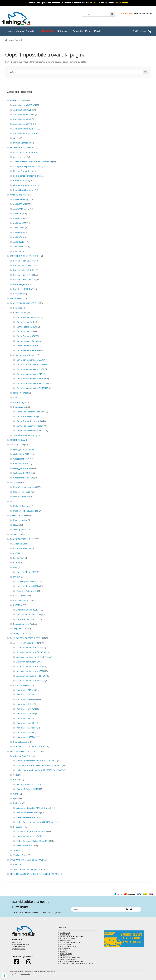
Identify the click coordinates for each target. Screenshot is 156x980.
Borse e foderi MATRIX (23, 275)
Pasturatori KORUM (25, 713)
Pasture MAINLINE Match (28, 812)
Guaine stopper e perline (24, 185)
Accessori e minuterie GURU (29, 661)
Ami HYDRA (18, 218)
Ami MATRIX (18, 237)
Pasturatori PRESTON (26, 737)
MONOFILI (15, 482)
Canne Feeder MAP (25, 331)
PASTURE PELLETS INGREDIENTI (24, 751)
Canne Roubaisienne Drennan (30, 411)
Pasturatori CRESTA (25, 694)
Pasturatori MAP (24, 718)
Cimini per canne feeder (24, 355)
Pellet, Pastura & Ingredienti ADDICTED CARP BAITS (40, 770)
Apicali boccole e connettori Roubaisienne (32, 161)
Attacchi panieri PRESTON (28, 609)
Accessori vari (19, 157)
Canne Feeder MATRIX (26, 336)
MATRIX (16, 576)
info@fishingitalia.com (18, 949)
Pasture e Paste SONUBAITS (29, 836)
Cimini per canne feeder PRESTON (32, 383)
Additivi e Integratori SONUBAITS (31, 831)
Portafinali (18, 293)
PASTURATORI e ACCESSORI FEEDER (26, 638)
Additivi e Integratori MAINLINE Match (34, 808)
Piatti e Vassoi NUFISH (23, 600)
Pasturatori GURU (24, 704)
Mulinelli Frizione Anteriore (25, 510)
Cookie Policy (21, 971)
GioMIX (16, 779)
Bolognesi (17, 308)
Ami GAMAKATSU (21, 209)
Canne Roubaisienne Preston (29, 426)
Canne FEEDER (20, 312)
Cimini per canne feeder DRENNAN (32, 364)
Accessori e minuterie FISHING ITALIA (33, 657)
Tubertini (17, 850)
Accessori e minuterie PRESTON (31, 676)
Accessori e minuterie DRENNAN (31, 652)
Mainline (17, 803)
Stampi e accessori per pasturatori (29, 746)
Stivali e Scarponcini (22, 142)
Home (10, 31)
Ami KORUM (19, 227)
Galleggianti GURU (21, 454)
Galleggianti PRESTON (23, 477)
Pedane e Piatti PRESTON (27, 619)
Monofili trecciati (21, 496)
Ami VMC (17, 251)
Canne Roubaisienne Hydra (28, 416)
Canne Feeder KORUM (26, 326)
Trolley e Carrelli (20, 633)
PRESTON (17, 605)
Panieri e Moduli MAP (26, 572)
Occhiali (17, 138)
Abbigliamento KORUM (24, 114)
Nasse (16, 525)
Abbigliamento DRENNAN (25, 105)
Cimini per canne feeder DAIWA (30, 360)
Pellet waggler (19, 402)
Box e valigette (20, 284)
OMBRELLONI (16, 534)
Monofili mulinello (21, 492)
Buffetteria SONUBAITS (23, 289)
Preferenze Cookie (29, 971)
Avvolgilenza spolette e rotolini (27, 166)
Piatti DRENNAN (20, 595)
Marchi (97, 31)
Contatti (149, 13)
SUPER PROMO (46, 31)
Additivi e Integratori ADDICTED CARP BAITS (36, 760)
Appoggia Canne (21, 543)
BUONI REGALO (17, 298)
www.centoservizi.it (25, 974)
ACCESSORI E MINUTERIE (21, 147)
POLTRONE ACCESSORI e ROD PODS (26, 859)
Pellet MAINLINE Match (27, 817)
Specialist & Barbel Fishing (25, 435)
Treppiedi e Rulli (20, 628)
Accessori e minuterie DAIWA (29, 647)
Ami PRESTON (19, 242)
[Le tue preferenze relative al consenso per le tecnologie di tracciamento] (4, 975)
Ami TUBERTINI (20, 246)
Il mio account (127, 13)
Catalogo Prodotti (25, 31)
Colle (15, 775)
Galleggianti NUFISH (22, 473)
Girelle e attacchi (21, 180)
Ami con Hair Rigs (21, 199)
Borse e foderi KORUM (23, 270)
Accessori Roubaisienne (24, 152)
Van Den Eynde (20, 855)
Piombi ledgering (21, 742)
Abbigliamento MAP (22, 119)
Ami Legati (18, 232)
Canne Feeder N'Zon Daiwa (28, 341)
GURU (16, 562)
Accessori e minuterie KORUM (30, 666)
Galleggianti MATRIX (22, 468)
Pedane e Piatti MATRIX (27, 591)
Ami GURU (18, 213)
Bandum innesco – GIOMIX (28, 784)
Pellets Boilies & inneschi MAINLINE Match (35, 822)
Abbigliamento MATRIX (23, 124)
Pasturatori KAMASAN (26, 709)
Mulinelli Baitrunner (22, 506)
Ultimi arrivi (63, 31)
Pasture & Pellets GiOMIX (28, 789)
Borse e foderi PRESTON (24, 279)
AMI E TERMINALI (18, 194)
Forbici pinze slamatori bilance (27, 175)
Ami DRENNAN (20, 204)
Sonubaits (18, 827)
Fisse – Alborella (20, 392)
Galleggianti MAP (21, 463)
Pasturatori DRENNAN (26, 699)
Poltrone (17, 864)
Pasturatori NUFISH (25, 732)
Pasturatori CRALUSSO (26, 690)
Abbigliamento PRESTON (24, 128)
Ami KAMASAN (20, 223)
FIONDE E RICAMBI (18, 440)
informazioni (139, 13)
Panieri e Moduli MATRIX (27, 586)
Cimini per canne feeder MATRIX (31, 378)
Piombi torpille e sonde (24, 190)
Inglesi (16, 397)
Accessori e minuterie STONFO (30, 680)
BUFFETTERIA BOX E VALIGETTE (24, 256)
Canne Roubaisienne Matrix (29, 421)
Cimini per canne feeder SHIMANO (32, 388)
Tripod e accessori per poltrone (27, 869)
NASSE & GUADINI (18, 515)
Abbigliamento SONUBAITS (25, 133)
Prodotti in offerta (82, 31)
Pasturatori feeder (21, 685)
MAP (15, 567)
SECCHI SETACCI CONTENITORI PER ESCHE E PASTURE (34, 874)
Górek (16, 793)
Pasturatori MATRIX (25, 723)
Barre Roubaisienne (22, 548)
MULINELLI (15, 501)
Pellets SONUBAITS (25, 845)
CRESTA (16, 553)
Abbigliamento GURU (23, 109)
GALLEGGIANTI (17, 444)
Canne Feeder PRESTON (27, 345)
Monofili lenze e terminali (25, 487)
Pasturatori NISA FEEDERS (28, 727)
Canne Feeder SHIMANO (27, 350)
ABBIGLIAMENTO (18, 100)
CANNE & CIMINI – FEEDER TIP (24, 303)
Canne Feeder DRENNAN (27, 317)
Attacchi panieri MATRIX (27, 581)
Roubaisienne (19, 407)
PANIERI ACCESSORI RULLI (22, 539)
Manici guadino (20, 520)
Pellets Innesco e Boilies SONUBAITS (33, 841)
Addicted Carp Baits (22, 756)
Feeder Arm (18, 558)
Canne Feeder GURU (25, 322)
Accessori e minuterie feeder (26, 642)
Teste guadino (19, 529)
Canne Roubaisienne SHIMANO (30, 430)
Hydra (16, 798)
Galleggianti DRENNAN (23, 449)
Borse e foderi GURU (22, 265)
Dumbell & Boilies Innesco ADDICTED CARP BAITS (39, 765)
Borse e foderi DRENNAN (24, 260)
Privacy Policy (13, 971)
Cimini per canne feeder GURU (30, 369)
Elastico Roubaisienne (23, 171)
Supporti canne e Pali (23, 624)
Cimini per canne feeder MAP (29, 374)
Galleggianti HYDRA (22, 458)
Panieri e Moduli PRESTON (28, 614)
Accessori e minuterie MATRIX (30, 671)
